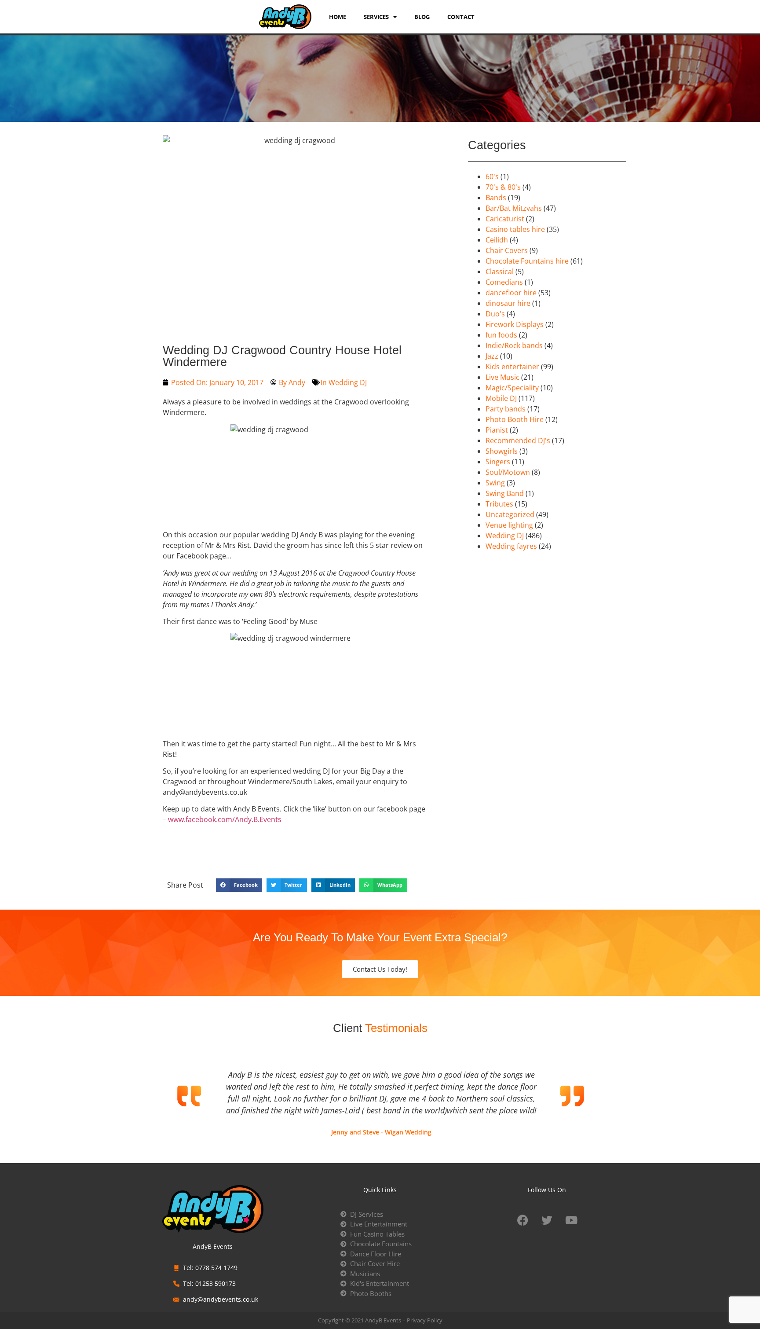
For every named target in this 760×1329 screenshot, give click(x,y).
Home (337, 17)
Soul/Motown (508, 472)
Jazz (492, 356)
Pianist (497, 430)
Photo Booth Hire (515, 419)
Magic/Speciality (512, 388)
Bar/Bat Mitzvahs (514, 208)
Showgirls (502, 451)
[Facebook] (523, 1220)
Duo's (495, 314)
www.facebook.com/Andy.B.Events (224, 819)
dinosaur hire (508, 303)
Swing (495, 483)
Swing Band (505, 493)
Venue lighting (509, 525)
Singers (498, 461)
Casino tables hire (515, 229)
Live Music (502, 377)
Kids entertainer (512, 366)
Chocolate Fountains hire (527, 261)
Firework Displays (515, 324)
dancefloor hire (511, 292)
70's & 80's (503, 187)
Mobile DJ (501, 398)
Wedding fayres (511, 546)
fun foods (501, 335)
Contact (461, 17)
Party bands (506, 409)
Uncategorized (510, 514)
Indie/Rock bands (514, 345)
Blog (422, 17)
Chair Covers (507, 250)
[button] (239, 885)
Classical (500, 271)
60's (492, 176)
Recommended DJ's (518, 440)
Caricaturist (505, 219)
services (376, 17)
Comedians (504, 282)
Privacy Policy (424, 1320)
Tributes (499, 504)
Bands (496, 197)
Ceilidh (497, 240)
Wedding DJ (348, 382)
